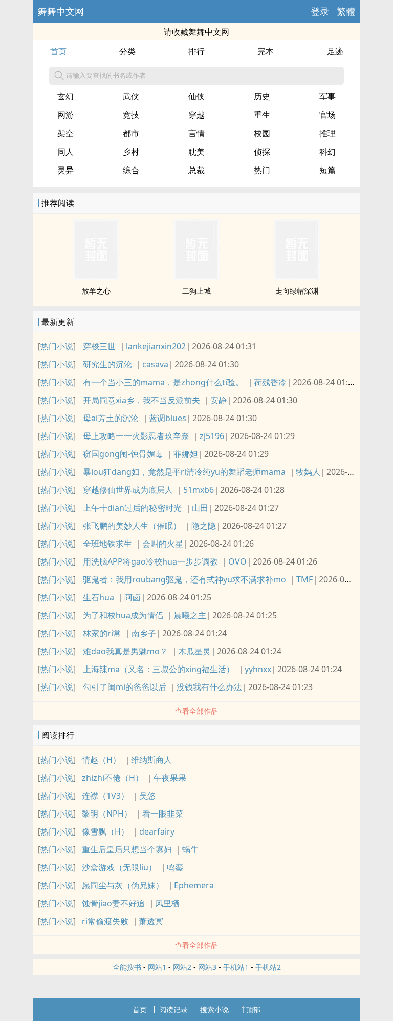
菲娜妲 (185, 454)
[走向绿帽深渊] (297, 277)
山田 (200, 507)
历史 (262, 96)
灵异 (65, 170)
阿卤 (132, 597)
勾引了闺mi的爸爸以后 (124, 687)
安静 (218, 400)
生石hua (98, 597)
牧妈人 (308, 471)
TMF (304, 579)
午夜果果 (170, 777)
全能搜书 (127, 967)
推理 (327, 133)
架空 (65, 133)
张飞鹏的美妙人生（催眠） (132, 525)
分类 (127, 51)
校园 (262, 133)
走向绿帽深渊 (296, 291)
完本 (265, 51)
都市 (131, 133)
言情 (196, 133)
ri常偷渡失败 (105, 921)
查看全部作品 (196, 711)
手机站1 (236, 967)
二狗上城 (196, 291)
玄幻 (65, 96)
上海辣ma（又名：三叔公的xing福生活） (158, 669)
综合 (131, 170)
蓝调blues (167, 418)
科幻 (327, 151)
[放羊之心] (96, 277)
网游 (65, 114)
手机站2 (268, 967)
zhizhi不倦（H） (112, 777)
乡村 (131, 151)
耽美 (196, 151)
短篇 (327, 170)
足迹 (335, 51)
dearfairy (156, 831)
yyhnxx (258, 669)
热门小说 (56, 346)
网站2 (182, 967)
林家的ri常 (102, 633)
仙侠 (196, 96)
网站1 (157, 967)
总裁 (196, 170)
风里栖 (167, 903)
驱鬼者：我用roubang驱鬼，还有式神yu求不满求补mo (184, 579)
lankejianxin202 (156, 346)
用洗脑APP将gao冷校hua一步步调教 (150, 561)
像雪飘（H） (105, 831)
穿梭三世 (99, 346)
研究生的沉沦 (107, 364)
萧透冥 (151, 921)
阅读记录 (173, 1009)
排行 (196, 51)
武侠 (131, 96)
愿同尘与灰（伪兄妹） (123, 885)
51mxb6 (198, 489)
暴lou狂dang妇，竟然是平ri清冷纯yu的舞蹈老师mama (184, 471)
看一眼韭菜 (162, 813)
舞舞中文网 (61, 11)
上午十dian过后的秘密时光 (132, 507)
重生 (262, 114)
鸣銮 (175, 867)
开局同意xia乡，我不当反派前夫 (141, 400)
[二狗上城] (196, 277)
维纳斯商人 (151, 759)
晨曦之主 (189, 615)
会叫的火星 (162, 543)
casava (155, 364)
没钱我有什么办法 (209, 687)
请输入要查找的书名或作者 (106, 75)
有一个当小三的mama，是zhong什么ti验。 (163, 382)
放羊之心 (96, 291)
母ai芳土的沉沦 (111, 418)
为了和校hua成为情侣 (123, 615)
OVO (237, 561)
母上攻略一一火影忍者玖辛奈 (136, 436)
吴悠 (147, 795)
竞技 (131, 114)
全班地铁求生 (107, 543)
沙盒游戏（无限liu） (119, 867)
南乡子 (144, 633)
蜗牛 (190, 849)
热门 (262, 170)
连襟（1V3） (105, 795)
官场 (327, 114)
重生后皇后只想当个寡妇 (127, 849)
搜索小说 (214, 1009)
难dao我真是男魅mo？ (125, 651)
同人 (65, 151)
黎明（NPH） (107, 813)
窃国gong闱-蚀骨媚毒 (123, 454)
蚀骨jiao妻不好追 (113, 903)
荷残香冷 (270, 382)
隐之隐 (203, 525)
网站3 (207, 967)
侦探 (262, 151)
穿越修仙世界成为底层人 (128, 489)
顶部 (253, 1009)
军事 (327, 96)
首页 (58, 51)
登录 (320, 11)
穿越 (196, 114)
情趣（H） (101, 759)
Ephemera (194, 885)
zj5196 (212, 436)
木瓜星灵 (194, 651)
